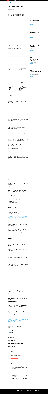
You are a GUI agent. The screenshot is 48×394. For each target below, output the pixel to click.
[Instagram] (34, 0)
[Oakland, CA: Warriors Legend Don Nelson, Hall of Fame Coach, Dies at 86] (20, 375)
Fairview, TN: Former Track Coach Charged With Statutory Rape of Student (35, 32)
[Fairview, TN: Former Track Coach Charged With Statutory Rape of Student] (35, 29)
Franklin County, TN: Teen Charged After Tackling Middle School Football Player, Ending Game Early (35, 46)
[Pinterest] (35, 0)
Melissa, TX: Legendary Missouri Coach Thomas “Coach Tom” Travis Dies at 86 (15, 0)
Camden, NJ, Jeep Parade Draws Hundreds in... (24, 378)
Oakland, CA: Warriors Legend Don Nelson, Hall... (24, 375)
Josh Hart (14, 346)
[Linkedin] (38, 9)
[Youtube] (38, 0)
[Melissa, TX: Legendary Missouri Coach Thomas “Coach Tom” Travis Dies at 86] (35, 16)
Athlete (12, 376)
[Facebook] (33, 0)
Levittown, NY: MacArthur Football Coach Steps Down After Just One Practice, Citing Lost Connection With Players (35, 59)
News (30, 31)
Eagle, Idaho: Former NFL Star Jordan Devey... (15, 378)
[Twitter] (37, 0)
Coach (30, 57)
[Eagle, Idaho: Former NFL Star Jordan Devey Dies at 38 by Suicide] (9, 379)
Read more (31, 24)
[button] (39, 2)
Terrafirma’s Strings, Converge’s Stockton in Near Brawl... (14, 375)
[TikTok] (36, 0)
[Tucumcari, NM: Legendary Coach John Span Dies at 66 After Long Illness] (35, 68)
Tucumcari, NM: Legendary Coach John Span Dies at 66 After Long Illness (35, 72)
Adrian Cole (31, 60)
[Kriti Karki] (9, 359)
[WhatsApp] (36, 9)
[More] (39, 9)
